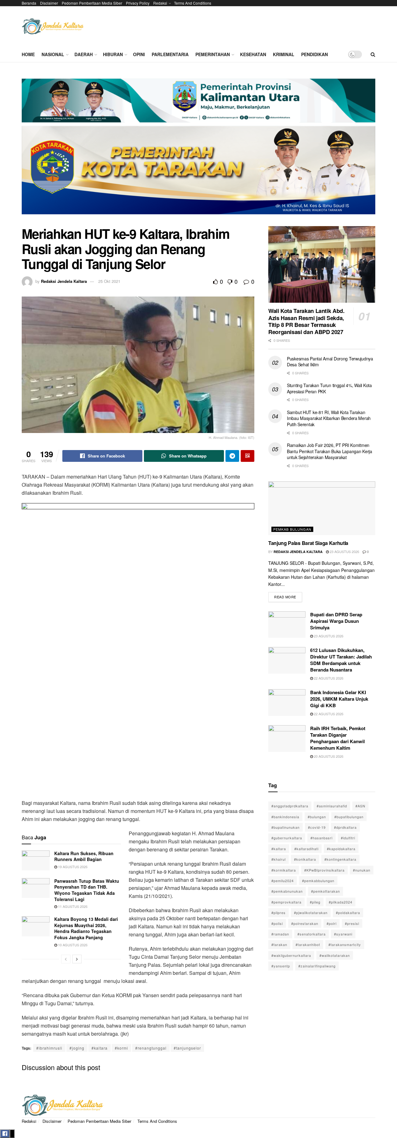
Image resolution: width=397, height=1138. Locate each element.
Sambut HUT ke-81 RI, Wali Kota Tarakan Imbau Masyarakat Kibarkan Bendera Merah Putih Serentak (329, 418)
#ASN (360, 805)
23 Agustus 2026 (344, 551)
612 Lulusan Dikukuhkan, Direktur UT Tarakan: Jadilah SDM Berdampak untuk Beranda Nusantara (341, 660)
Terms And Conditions (192, 3)
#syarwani (343, 933)
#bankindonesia (285, 816)
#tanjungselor (187, 1048)
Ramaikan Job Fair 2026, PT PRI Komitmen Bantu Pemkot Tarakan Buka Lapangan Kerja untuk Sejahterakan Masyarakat (329, 451)
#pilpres (278, 912)
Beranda (29, 3)
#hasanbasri (321, 837)
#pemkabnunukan (287, 891)
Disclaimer (49, 3)
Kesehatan (253, 54)
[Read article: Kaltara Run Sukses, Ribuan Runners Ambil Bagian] (36, 860)
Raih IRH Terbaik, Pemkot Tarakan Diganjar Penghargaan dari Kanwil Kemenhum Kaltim (337, 738)
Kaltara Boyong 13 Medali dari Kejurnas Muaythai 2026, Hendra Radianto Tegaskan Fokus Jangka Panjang (86, 928)
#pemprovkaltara (286, 901)
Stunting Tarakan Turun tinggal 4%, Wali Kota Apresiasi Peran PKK (329, 388)
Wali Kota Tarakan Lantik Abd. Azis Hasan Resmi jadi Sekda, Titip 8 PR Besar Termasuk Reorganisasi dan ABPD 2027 (306, 321)
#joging (76, 1048)
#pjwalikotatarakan (311, 912)
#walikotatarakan (334, 955)
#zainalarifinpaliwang (317, 965)
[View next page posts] (77, 959)
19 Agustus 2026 (72, 866)
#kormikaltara (283, 870)
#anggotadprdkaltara (289, 805)
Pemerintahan (212, 54)
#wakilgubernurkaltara (291, 955)
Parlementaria (170, 54)
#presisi (352, 923)
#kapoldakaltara (341, 848)
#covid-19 (317, 827)
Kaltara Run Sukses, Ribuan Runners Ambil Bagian (84, 856)
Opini (139, 54)
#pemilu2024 (282, 880)
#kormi (121, 1048)
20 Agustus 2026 (328, 756)
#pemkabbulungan (318, 880)
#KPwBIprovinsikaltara (324, 870)
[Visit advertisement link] (198, 149)
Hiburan (113, 54)
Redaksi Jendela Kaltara (64, 281)
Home (28, 54)
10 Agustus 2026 (72, 944)
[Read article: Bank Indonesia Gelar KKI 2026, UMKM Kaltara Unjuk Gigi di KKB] (287, 702)
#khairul (278, 859)
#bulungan (317, 816)
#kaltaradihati (306, 848)
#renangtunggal (151, 1048)
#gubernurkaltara (286, 837)
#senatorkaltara (311, 933)
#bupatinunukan (285, 827)
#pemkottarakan (325, 891)
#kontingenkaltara (340, 859)
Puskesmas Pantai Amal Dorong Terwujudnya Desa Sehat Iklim (330, 361)
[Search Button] (373, 54)
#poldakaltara (348, 912)
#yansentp (280, 965)
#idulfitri (348, 837)
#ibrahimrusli (49, 1048)
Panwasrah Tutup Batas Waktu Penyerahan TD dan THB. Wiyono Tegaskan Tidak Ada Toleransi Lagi (86, 890)
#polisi (277, 923)
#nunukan (361, 870)
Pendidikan (314, 54)
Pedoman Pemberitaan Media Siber (92, 3)
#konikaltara (305, 859)
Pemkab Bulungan (292, 529)
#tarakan (279, 944)
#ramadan (280, 933)
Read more (288, 595)
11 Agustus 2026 (72, 906)
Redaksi (160, 3)
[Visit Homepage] (53, 26)
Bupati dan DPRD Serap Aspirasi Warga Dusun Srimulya (336, 621)
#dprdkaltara (345, 827)
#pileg (315, 901)
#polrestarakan (304, 923)
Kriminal (283, 54)
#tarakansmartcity (344, 944)
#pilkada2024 (340, 901)
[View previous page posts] (65, 959)
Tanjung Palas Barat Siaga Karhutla (308, 543)
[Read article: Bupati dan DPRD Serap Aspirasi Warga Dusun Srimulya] (287, 624)
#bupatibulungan (349, 816)
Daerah (83, 54)
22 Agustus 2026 (328, 678)
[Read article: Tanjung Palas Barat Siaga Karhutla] (321, 508)
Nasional (53, 54)
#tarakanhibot (308, 944)
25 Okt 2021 (109, 281)
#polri (332, 923)
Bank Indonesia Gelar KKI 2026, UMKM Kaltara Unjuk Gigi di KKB (339, 699)
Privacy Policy (137, 3)
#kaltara (99, 1048)
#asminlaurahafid (332, 805)
